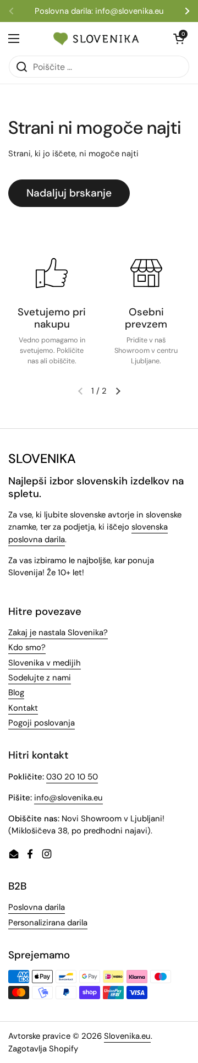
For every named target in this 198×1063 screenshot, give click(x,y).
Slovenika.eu (127, 1036)
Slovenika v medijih (44, 662)
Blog (16, 692)
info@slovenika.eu (68, 797)
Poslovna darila (36, 907)
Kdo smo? (27, 647)
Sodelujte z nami (39, 677)
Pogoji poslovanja (41, 722)
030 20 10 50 (72, 776)
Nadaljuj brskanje (69, 193)
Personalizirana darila (47, 922)
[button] (118, 391)
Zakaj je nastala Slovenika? (58, 632)
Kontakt (23, 707)
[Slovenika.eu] (96, 39)
